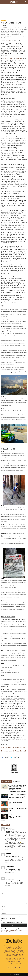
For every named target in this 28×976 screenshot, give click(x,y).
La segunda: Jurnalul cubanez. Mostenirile (13, 751)
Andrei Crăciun (8, 40)
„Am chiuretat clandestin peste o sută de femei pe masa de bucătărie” (16, 816)
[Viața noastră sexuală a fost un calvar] (4, 803)
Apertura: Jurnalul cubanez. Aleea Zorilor (13, 748)
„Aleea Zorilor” (9, 59)
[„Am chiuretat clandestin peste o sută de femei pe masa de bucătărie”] (4, 816)
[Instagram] (12, 967)
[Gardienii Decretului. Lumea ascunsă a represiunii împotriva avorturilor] (4, 810)
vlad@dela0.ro (18, 964)
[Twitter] (15, 967)
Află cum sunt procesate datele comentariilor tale (11, 930)
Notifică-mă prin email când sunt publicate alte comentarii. (13, 921)
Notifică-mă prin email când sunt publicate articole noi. (13, 922)
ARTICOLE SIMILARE (6, 781)
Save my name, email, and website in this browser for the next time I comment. (12, 917)
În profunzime (3, 20)
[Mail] (15, 775)
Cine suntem (11, 974)
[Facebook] (13, 775)
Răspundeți (6, 849)
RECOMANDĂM (16, 781)
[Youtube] (19, 967)
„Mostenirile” (19, 59)
